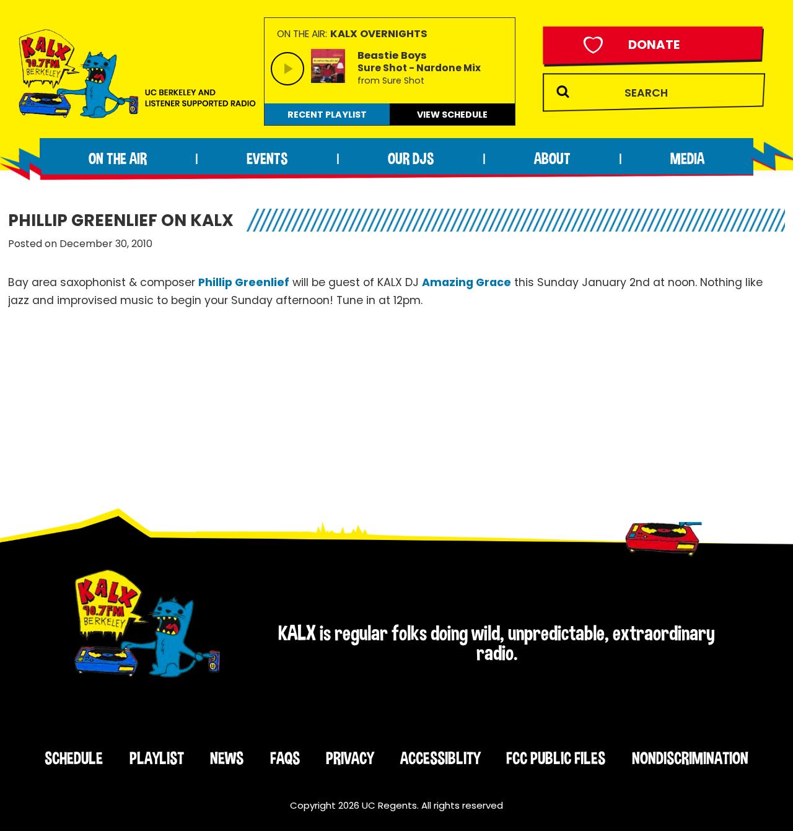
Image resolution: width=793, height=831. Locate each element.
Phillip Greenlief (243, 282)
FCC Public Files (555, 757)
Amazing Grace (466, 282)
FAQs (285, 757)
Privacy (350, 757)
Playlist (156, 757)
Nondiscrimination (690, 757)
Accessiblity (440, 757)
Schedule (74, 757)
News (226, 757)
